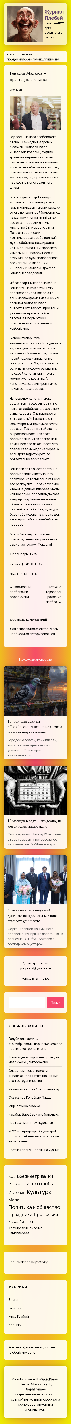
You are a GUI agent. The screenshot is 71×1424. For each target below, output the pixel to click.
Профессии (46, 1214)
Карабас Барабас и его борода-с (34, 1114)
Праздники (20, 1214)
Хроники (27, 54)
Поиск (55, 1002)
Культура (39, 1192)
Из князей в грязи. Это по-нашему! (34, 1089)
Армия (12, 1177)
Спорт (27, 1221)
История (17, 1192)
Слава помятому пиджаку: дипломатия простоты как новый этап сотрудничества (34, 916)
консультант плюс (36, 978)
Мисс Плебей (19, 1316)
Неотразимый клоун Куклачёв (31, 1123)
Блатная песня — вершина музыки (34, 1150)
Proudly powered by (35, 1379)
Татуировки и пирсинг (25, 1228)
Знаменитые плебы (23, 574)
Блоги (13, 1299)
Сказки (13, 1222)
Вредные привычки (35, 1176)
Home (10, 54)
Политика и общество (34, 1207)
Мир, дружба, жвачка (24, 1106)
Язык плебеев (19, 1233)
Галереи (15, 1308)
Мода (14, 1200)
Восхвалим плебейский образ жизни (20, 592)
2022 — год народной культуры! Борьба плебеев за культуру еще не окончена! (34, 1136)
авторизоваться (42, 634)
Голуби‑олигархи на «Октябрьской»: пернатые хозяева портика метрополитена (35, 727)
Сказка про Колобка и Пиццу (30, 1097)
